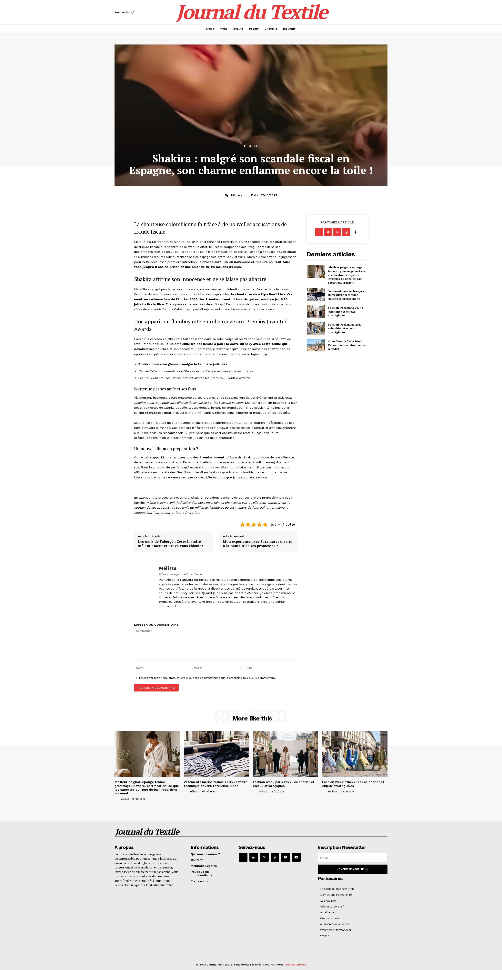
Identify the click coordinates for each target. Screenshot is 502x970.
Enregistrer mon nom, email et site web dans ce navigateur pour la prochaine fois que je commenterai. (207, 677)
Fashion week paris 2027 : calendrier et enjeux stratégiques (345, 311)
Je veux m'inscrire (350, 869)
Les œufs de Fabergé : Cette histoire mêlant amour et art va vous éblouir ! (170, 543)
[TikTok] (275, 857)
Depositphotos (296, 964)
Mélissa (236, 195)
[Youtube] (296, 857)
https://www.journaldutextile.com (181, 574)
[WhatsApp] (346, 232)
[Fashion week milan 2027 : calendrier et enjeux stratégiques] (316, 328)
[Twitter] (328, 232)
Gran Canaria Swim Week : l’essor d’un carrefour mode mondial (346, 345)
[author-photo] (117, 799)
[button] (125, 12)
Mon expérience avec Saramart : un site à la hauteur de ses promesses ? (257, 543)
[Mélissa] (143, 586)
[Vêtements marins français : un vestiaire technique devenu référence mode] (316, 294)
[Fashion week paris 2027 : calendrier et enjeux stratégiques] (316, 311)
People (251, 146)
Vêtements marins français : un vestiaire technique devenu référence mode (347, 294)
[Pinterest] (337, 232)
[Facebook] (319, 232)
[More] (355, 232)
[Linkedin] (253, 857)
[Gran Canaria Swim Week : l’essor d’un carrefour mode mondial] (316, 345)
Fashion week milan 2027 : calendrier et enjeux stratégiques (345, 328)
